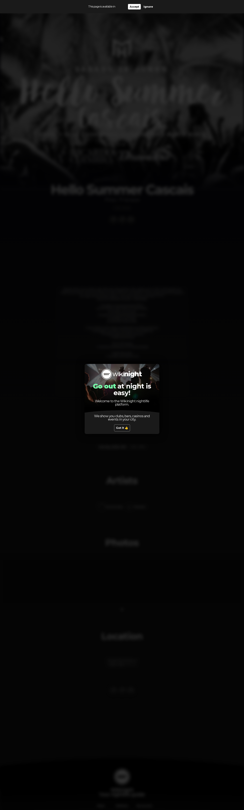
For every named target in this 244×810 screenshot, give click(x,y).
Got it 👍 (122, 427)
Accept (134, 6)
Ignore (148, 6)
